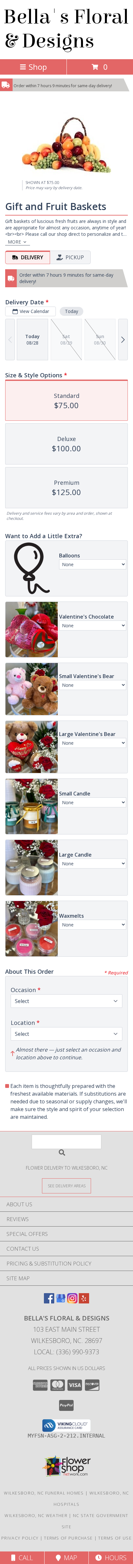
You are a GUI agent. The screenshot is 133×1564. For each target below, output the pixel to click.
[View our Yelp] (84, 1301)
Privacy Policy (19, 1538)
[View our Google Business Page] (61, 1301)
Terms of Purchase (68, 1538)
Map (69, 1557)
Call (24, 1557)
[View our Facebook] (49, 1301)
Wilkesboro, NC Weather (36, 1515)
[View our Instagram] (72, 1301)
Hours (114, 1557)
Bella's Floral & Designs (66, 29)
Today (71, 311)
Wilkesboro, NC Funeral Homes (44, 1493)
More (14, 242)
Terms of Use (115, 1538)
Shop (38, 66)
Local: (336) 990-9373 (66, 1352)
